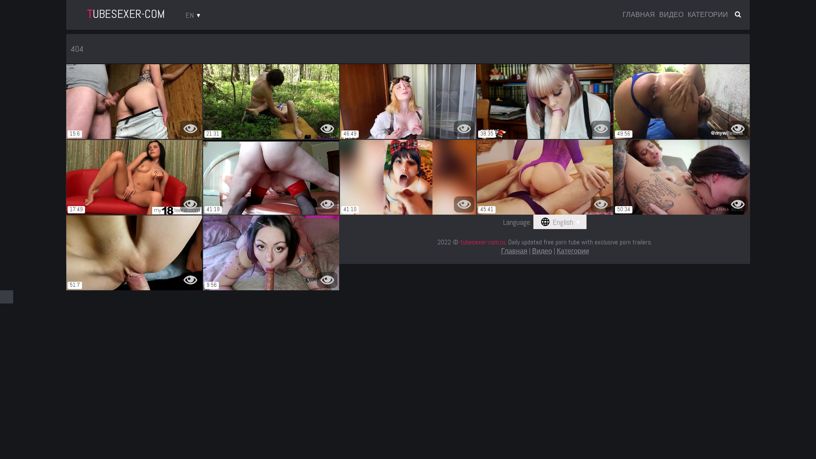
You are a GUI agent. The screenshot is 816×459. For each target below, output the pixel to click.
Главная (639, 15)
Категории (708, 15)
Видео (671, 15)
